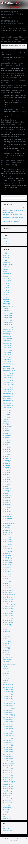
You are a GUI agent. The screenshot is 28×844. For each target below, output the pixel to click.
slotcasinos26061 (7, 807)
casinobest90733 (7, 511)
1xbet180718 (6, 255)
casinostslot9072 (6, 654)
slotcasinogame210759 (8, 775)
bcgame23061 (6, 285)
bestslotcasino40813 (7, 356)
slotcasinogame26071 (8, 782)
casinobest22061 (7, 463)
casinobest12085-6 (7, 435)
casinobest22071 (7, 467)
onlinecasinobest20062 (8, 698)
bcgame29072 (6, 294)
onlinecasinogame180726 (9, 717)
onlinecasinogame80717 (8, 756)
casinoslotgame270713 (8, 610)
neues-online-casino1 (8, 684)
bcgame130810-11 (7, 280)
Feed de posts (6, 828)
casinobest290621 (7, 484)
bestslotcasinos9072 (7, 403)
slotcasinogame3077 (7, 791)
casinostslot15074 (7, 634)
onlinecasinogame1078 (8, 705)
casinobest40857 (7, 500)
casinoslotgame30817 (8, 613)
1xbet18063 (5, 253)
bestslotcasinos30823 (8, 393)
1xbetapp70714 (6, 262)
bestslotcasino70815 (7, 359)
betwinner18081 (6, 419)
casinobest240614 (7, 476)
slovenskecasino (6, 811)
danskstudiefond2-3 (7, 659)
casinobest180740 (7, 444)
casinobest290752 (7, 488)
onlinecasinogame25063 (8, 728)
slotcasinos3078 (6, 809)
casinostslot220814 (7, 638)
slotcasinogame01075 (8, 760)
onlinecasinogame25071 (8, 730)
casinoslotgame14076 (8, 596)
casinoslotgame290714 (8, 611)
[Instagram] (14, 7)
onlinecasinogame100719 (9, 703)
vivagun (4, 814)
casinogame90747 (7, 576)
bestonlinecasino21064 (8, 329)
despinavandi (6, 661)
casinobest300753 (7, 493)
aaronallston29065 (7, 273)
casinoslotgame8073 (7, 620)
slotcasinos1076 (6, 804)
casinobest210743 (7, 461)
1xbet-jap (5, 252)
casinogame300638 (7, 564)
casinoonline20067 (7, 585)
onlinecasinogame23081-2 (9, 723)
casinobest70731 (7, 506)
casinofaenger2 (6, 525)
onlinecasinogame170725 (9, 715)
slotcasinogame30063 (8, 788)
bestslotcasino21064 (7, 338)
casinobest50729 (7, 502)
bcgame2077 (6, 282)
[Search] (24, 198)
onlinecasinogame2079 (8, 721)
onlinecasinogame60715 (8, 754)
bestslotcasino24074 (7, 343)
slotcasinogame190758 (8, 772)
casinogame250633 (7, 555)
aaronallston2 (6, 271)
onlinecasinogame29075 (8, 740)
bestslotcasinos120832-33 (9, 364)
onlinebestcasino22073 (8, 692)
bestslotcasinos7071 (7, 398)
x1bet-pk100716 (6, 816)
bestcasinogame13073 (8, 313)
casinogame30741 (7, 566)
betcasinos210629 (7, 414)
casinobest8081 (6, 509)
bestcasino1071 (6, 303)
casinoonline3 (6, 588)
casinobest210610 (7, 460)
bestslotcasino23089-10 (8, 342)
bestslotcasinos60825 (8, 396)
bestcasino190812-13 (8, 304)
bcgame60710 (6, 297)
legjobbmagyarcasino (8, 677)
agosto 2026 (5, 238)
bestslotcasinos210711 (8, 379)
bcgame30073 (6, 296)
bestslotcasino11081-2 (8, 331)
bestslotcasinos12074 (8, 363)
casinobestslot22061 (7, 516)
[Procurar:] (14, 198)
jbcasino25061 (6, 671)
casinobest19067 (7, 447)
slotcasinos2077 (6, 805)
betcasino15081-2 (7, 407)
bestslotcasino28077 (7, 349)
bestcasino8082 (6, 312)
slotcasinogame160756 (8, 767)
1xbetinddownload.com (8, 264)
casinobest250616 (7, 477)
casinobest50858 (7, 504)
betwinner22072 (6, 423)
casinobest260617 (7, 479)
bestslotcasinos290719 (8, 389)
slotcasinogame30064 (8, 790)
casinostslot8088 (6, 652)
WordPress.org (6, 832)
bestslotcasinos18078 (8, 372)
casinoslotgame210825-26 (9, 604)
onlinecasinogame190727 (9, 719)
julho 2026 (5, 240)
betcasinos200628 (7, 412)
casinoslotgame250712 (8, 608)
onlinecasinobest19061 (8, 696)
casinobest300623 (7, 491)
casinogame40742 (7, 567)
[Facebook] (10, 7)
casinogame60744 (7, 569)
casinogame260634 (7, 557)
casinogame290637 (7, 562)
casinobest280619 (7, 483)
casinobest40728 (7, 499)
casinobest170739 (7, 440)
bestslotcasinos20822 (8, 377)
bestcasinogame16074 (8, 315)
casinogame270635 (7, 558)
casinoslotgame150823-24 (9, 597)
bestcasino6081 (6, 310)
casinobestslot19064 (7, 514)
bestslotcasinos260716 (8, 386)
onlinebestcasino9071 (8, 694)
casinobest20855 (7, 458)
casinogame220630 (7, 550)
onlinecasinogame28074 (8, 737)
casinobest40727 (7, 497)
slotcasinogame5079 (7, 797)
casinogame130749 (7, 532)
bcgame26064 (6, 290)
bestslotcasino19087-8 (8, 333)
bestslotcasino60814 (7, 357)
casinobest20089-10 (7, 454)
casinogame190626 (7, 539)
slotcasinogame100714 (8, 761)
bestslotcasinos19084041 (8, 373)
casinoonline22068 (7, 587)
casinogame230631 (7, 551)
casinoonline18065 (7, 580)
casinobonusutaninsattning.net (10, 521)
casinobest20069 (7, 451)
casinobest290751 (7, 486)
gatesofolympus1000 (7, 663)
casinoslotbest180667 (8, 590)
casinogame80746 (7, 574)
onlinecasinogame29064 (8, 738)
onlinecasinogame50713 (8, 751)
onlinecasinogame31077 (8, 747)
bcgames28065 (6, 299)
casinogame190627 (7, 541)
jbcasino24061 (6, 670)
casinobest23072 (7, 474)
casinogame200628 (7, 544)
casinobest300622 (7, 490)
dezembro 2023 (6, 243)
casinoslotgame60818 (8, 618)
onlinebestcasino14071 (8, 689)
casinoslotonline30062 (8, 625)
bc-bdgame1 (5, 276)
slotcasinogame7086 (7, 802)
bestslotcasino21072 (7, 340)
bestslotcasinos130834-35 (9, 368)
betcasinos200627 (7, 410)
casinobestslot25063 (7, 520)
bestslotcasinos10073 (8, 361)
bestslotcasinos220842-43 (9, 380)
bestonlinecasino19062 (8, 326)
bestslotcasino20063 (7, 334)
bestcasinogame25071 (8, 319)
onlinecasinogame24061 (8, 724)
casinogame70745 (7, 573)
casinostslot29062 (7, 645)
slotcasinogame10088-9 (8, 763)
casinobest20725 (7, 456)
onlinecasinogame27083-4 (9, 735)
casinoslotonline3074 (8, 627)
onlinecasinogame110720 (9, 708)
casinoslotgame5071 (7, 617)
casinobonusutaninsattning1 (9, 523)
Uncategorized (6, 812)
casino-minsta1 (6, 428)
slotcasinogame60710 (8, 800)
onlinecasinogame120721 (9, 710)
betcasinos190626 (7, 409)
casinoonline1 (6, 578)
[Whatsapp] (17, 7)
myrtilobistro (5, 680)
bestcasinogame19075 (8, 317)
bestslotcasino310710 (8, 354)
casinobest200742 (7, 453)
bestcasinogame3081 (8, 320)
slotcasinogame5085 (7, 798)
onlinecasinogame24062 (8, 726)
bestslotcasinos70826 (8, 400)
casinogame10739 (7, 528)
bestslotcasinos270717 (8, 387)
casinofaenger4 (6, 527)
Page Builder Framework (16, 841)
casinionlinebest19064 (8, 426)
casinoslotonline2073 (8, 624)
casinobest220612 (7, 465)
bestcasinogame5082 (8, 322)
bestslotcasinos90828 (8, 405)
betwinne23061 (6, 417)
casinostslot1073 (6, 631)
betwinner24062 (6, 424)
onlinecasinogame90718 (8, 758)
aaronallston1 (6, 269)
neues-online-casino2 (8, 685)
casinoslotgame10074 (8, 592)
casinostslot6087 (6, 650)
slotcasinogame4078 (7, 795)
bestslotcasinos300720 (8, 391)
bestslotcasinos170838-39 (9, 370)
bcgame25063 (6, 289)
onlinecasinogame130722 (9, 712)
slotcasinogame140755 (8, 765)
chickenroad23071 (7, 656)
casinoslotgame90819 (8, 622)
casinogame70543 (7, 571)
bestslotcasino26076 (7, 345)
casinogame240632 (7, 553)
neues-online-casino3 (8, 687)
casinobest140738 (7, 439)
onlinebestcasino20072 (8, 691)
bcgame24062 (6, 287)
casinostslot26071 (7, 640)
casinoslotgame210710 (8, 603)
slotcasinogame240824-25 (9, 781)
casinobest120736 (7, 433)
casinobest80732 (7, 507)
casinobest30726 (7, 495)
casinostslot (5, 629)
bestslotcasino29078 (7, 350)
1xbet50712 (5, 260)
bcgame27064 (6, 292)
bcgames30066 (6, 301)
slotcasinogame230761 (8, 779)
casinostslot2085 (6, 636)
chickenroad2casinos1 (8, 657)
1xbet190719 (6, 257)
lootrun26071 (6, 678)
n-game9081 (5, 682)
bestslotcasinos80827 (8, 402)
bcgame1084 (6, 278)
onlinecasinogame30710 (8, 745)
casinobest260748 (7, 481)
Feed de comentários (7, 830)
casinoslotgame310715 (8, 615)
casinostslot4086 (6, 648)
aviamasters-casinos (7, 275)
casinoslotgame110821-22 (9, 594)
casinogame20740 (7, 546)
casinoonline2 (6, 583)
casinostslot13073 (7, 633)
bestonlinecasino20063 (8, 327)
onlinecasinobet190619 (8, 701)
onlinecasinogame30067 (8, 744)
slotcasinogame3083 (7, 793)
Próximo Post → (23, 193)
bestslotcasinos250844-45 (9, 384)
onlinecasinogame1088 (8, 707)
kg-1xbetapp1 (6, 675)
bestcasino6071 (6, 308)
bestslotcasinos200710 (8, 375)
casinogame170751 (7, 536)
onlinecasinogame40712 (8, 749)
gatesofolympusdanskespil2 (9, 664)
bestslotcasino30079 (7, 352)
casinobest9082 (6, 513)
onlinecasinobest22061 (8, 700)
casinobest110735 (7, 432)
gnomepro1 (5, 666)
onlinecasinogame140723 (9, 714)
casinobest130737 (7, 437)
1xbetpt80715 (6, 266)
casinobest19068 (7, 449)
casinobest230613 (7, 470)
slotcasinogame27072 (8, 784)
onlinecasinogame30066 (8, 742)
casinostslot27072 (7, 641)
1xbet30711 (5, 259)
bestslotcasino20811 (7, 336)
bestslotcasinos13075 (8, 366)
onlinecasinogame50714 (8, 753)
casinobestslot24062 (7, 518)
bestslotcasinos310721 (8, 394)
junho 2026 (5, 241)
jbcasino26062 (6, 673)
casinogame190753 (7, 543)
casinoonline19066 (7, 581)
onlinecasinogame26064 (8, 731)
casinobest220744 (7, 469)
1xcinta (4, 267)
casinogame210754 (7, 548)
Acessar (4, 826)
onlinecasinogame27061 (8, 733)
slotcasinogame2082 (7, 774)
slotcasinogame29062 (8, 786)
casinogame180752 (7, 537)
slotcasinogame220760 (8, 777)
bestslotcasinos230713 (8, 382)
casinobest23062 (7, 472)
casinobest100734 (7, 430)
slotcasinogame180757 (8, 768)
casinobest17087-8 (7, 442)
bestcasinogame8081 (8, 324)
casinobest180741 (7, 446)
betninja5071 (6, 416)
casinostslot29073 (7, 647)
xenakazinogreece (7, 818)
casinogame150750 (7, 534)
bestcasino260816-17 (8, 306)
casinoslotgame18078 (8, 599)
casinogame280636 (7, 560)
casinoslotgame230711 (8, 606)
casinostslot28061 (7, 643)
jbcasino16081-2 (6, 668)
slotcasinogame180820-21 (9, 770)
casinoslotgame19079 (8, 601)
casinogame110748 (7, 530)
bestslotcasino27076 (7, 347)
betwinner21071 (6, 421)
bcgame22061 (6, 283)
